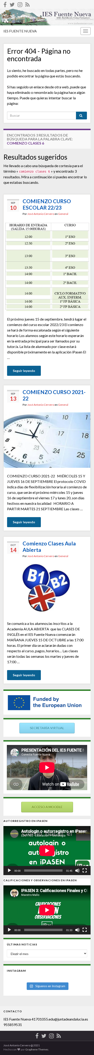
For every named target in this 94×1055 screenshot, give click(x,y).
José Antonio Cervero (40, 214)
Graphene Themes (36, 1049)
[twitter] (12, 3)
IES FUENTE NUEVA (20, 31)
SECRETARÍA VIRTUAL (47, 728)
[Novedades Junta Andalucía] (27, 3)
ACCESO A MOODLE (47, 807)
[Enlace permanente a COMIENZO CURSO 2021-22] (47, 439)
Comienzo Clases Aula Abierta (49, 546)
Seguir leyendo (24, 371)
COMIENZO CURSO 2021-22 (54, 395)
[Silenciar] (77, 870)
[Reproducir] (9, 870)
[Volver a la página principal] (47, 17)
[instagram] (20, 3)
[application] (47, 850)
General (63, 214)
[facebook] (5, 3)
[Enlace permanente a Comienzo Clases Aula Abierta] (47, 589)
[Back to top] (83, 1044)
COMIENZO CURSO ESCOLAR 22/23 (47, 204)
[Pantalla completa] (84, 870)
